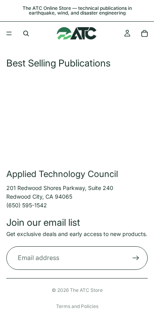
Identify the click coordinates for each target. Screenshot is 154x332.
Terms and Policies (77, 306)
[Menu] (9, 33)
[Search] (26, 33)
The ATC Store (86, 290)
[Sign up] (136, 258)
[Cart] (144, 33)
